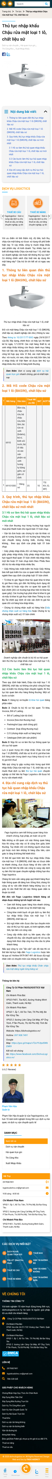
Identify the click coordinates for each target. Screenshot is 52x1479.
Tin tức (18, 11)
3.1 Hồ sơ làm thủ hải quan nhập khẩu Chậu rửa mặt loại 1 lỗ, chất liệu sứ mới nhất (28, 151)
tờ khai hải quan (36, 700)
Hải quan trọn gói (28, 45)
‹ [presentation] (3, 216)
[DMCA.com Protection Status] (10, 1353)
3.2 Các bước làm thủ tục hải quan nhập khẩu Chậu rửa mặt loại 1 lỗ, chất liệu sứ (28, 162)
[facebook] (4, 54)
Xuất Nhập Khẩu (23, 49)
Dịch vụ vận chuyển (10, 45)
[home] (5, 1470)
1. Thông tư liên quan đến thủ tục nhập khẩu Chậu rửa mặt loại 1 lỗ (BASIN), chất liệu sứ (27, 121)
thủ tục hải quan (34, 771)
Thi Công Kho (8, 49)
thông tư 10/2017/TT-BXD (20, 337)
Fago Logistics (33, 952)
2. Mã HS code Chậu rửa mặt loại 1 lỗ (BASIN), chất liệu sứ (25, 131)
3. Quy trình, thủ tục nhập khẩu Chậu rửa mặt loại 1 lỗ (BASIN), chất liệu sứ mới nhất (26, 140)
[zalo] (8, 54)
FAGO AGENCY (33, 1459)
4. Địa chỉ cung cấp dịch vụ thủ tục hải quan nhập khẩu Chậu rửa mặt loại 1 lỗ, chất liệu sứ (25, 173)
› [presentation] (49, 216)
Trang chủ (6, 11)
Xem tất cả (11, 1141)
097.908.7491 (21, 1035)
